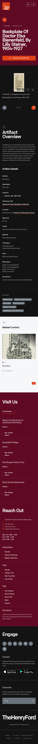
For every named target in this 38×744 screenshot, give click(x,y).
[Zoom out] (23, 89)
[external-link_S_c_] (19, 529)
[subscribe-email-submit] (32, 701)
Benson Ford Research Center (24, 213)
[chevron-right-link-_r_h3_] (34, 383)
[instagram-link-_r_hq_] (10, 644)
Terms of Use (27, 738)
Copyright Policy (27, 735)
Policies (15, 735)
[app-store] (10, 671)
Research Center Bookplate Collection (16, 204)
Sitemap (17, 738)
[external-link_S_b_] (19, 526)
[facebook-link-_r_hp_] (4, 644)
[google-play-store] (26, 671)
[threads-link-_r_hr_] (15, 644)
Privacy (9, 738)
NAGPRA (7, 735)
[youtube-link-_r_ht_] (25, 644)
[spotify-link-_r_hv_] (4, 649)
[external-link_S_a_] (19, 524)
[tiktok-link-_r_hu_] (31, 644)
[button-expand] (32, 336)
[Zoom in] (19, 89)
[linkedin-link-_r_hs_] (20, 644)
